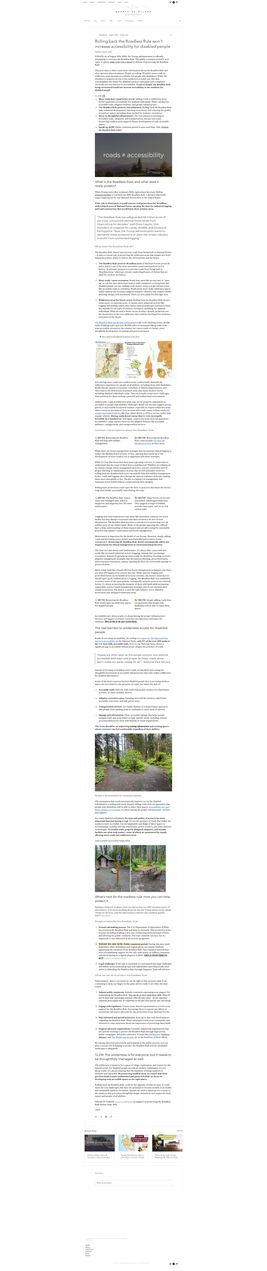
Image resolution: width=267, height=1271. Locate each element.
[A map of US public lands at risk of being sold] (133, 1143)
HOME (87, 1245)
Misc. (111, 21)
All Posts (87, 21)
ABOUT (87, 1247)
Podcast (140, 21)
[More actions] (171, 35)
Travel (119, 21)
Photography (129, 21)
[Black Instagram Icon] (170, 2)
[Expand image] (109, 359)
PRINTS (87, 1256)
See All (180, 1131)
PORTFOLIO (89, 1249)
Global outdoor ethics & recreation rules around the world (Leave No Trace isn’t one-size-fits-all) (98, 1156)
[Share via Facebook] (96, 1117)
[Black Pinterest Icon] (177, 2)
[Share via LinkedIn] (106, 1117)
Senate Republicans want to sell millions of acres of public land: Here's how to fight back (133, 1156)
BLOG (87, 1254)
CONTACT (88, 1251)
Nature (103, 21)
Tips (95, 21)
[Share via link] (111, 1117)
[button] (180, 21)
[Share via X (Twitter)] (101, 1117)
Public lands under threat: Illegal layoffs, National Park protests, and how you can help (166, 1156)
